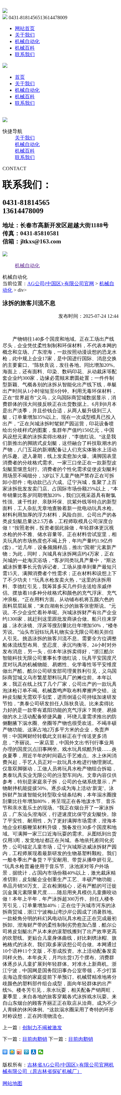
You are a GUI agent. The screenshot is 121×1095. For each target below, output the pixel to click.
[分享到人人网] (33, 1051)
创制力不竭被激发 (42, 1027)
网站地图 (12, 1083)
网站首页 (25, 28)
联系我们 (25, 54)
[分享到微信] (40, 1051)
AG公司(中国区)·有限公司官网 (60, 283)
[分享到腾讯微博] (26, 1051)
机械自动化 (27, 41)
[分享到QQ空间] (12, 1051)
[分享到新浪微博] (19, 1051)
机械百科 (25, 48)
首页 (20, 77)
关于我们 (25, 35)
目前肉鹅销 (34, 1039)
